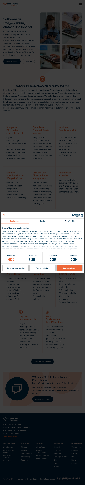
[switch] (32, 259)
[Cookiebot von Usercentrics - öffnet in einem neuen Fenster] (73, 215)
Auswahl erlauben (42, 268)
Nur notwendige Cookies (15, 268)
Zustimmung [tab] (14, 221)
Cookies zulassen (69, 268)
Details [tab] (42, 221)
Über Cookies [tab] (70, 221)
